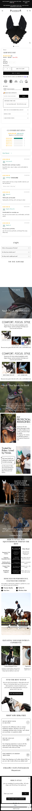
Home (4, 49)
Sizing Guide (7, 114)
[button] (7, 56)
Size (4, 60)
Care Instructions (9, 118)
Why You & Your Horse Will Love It (13, 110)
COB (9, 62)
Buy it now (16, 73)
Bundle (5, 86)
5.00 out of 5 (20, 133)
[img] (6, 159)
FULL (5, 62)
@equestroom (15, 770)
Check (23, 96)
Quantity (6, 65)
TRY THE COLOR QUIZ (16, 693)
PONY (14, 62)
